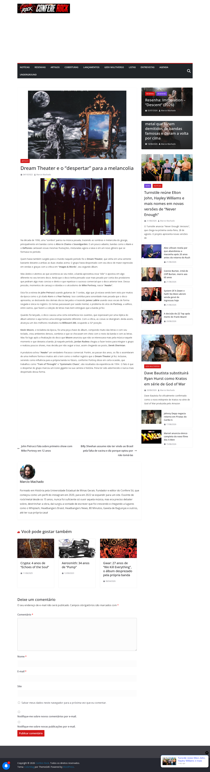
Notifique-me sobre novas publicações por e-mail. (46, 726)
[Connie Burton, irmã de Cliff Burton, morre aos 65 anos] (151, 276)
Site (19, 686)
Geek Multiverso (114, 67)
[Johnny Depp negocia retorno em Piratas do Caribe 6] (151, 419)
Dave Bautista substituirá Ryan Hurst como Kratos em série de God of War (166, 378)
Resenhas (40, 67)
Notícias (25, 67)
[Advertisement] (105, 39)
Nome (22, 656)
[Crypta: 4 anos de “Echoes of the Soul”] (35, 541)
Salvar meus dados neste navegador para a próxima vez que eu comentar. (64, 702)
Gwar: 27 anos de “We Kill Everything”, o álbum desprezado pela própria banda (117, 569)
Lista (154, 122)
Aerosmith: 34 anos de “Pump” (75, 565)
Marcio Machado (43, 174)
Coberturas (71, 67)
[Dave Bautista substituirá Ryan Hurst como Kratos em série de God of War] (167, 348)
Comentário (25, 614)
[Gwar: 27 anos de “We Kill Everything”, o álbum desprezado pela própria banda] (118, 541)
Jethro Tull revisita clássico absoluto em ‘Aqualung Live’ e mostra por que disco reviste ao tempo (170, 95)
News (147, 186)
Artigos (55, 67)
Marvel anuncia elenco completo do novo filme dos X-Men (176, 436)
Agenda (163, 67)
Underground (28, 74)
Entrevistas (148, 67)
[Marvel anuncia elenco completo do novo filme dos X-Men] (151, 439)
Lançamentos (91, 67)
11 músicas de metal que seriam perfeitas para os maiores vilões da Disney (173, 133)
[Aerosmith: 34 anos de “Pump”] (77, 541)
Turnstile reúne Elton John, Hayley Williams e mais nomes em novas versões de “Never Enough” (164, 203)
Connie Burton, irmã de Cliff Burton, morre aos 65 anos (176, 274)
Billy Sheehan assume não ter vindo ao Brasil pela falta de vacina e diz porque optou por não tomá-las (107, 451)
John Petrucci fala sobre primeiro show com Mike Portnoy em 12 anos (46, 448)
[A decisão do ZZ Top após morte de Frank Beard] (151, 317)
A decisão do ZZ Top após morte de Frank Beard (177, 315)
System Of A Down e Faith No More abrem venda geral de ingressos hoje (175, 295)
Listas (132, 67)
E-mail (21, 671)
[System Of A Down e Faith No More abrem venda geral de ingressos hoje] (151, 297)
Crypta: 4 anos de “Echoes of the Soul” (34, 565)
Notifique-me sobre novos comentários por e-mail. (47, 716)
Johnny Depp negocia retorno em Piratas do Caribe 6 (175, 416)
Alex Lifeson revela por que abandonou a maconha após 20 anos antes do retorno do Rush (177, 252)
